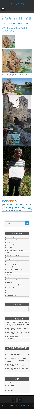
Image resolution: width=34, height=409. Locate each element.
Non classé (9, 287)
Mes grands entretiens (12, 285)
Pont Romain (19, 209)
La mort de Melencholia (21, 352)
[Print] (11, 200)
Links (8, 277)
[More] (13, 200)
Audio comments (11, 240)
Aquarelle (11, 204)
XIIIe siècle (19, 210)
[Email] (7, 200)
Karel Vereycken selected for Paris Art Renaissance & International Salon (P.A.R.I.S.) (18, 324)
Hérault (30, 207)
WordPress (17, 407)
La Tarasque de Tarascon (13, 336)
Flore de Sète (10, 339)
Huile (8, 272)
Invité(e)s (9, 275)
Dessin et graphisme (12, 255)
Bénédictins (23, 207)
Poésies (8, 290)
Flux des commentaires (13, 388)
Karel (3, 209)
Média (8, 282)
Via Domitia (12, 210)
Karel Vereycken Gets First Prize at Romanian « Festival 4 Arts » (18, 332)
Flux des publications (12, 385)
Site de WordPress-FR (12, 390)
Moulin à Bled (10, 209)
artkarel (17, 207)
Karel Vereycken (17, 23)
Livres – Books (10, 280)
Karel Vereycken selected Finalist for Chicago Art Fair (18, 328)
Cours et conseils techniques (14, 250)
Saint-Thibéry (28, 209)
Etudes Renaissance (12, 262)
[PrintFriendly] (9, 200)
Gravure (8, 267)
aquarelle (8, 207)
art (13, 207)
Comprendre (10, 245)
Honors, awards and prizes (13, 269)
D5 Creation (23, 405)
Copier (8, 247)
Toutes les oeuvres (25, 204)
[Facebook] (5, 200)
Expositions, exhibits (12, 264)
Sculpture (9, 292)
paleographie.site (11, 368)
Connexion (9, 383)
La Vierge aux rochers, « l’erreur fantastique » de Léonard (18, 360)
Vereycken (5, 210)
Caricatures (9, 242)
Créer (16, 204)
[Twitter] (3, 200)
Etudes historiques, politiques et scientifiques (18, 258)
